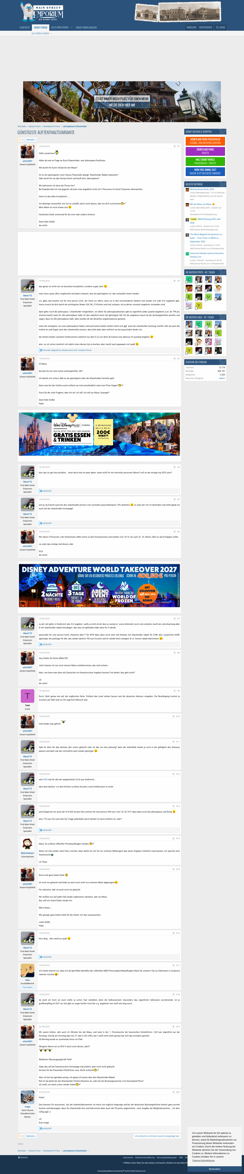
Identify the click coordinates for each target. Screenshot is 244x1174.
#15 (178, 869)
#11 (178, 742)
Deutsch (24, 1157)
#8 (178, 653)
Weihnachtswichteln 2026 (202, 189)
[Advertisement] (122, 57)
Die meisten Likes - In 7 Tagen (200, 317)
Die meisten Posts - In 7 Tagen (200, 272)
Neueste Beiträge (194, 184)
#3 (178, 358)
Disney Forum (40, 27)
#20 (178, 1092)
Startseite (25, 27)
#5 (178, 499)
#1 (178, 146)
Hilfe (181, 1157)
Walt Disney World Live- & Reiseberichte (207, 248)
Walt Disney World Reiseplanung (204, 229)
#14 (178, 838)
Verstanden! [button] (214, 1169)
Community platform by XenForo (121, 1171)
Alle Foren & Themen (40, 33)
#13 (178, 806)
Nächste (30, 139)
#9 (178, 691)
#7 (178, 618)
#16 (178, 933)
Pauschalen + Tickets (205, 161)
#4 (178, 467)
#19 (178, 1026)
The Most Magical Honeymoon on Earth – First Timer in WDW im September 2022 (206, 238)
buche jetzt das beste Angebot (205, 171)
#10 (178, 716)
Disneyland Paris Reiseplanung (203, 214)
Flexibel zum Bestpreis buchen (205, 141)
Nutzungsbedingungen (167, 1157)
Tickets (205, 151)
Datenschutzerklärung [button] (203, 1160)
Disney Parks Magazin (86, 27)
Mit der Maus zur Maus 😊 (202, 204)
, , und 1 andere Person (67, 350)
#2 (178, 281)
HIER (45, 779)
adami (222, 378)
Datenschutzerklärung (145, 1157)
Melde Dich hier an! (122, 104)
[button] (61, 27)
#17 (178, 965)
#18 (178, 994)
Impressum (128, 1157)
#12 (178, 774)
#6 (178, 531)
